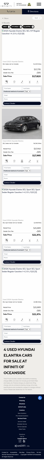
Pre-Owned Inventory (22, 416)
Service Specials (22, 426)
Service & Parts (22, 418)
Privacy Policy (30, 452)
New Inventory (22, 413)
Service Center (22, 421)
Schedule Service (22, 424)
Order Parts (22, 429)
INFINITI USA (22, 407)
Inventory (22, 410)
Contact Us (22, 397)
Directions (22, 404)
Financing (22, 400)
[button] (40, 398)
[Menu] (39, 4)
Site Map (22, 452)
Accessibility (13, 452)
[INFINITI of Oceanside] (14, 4)
